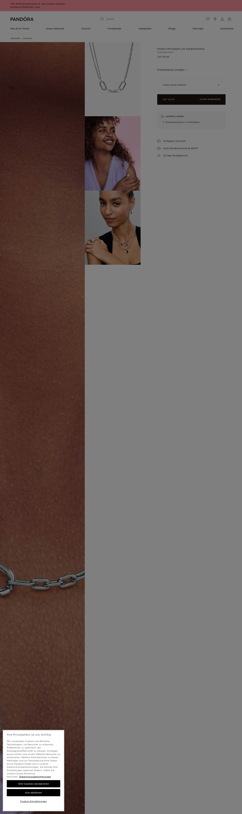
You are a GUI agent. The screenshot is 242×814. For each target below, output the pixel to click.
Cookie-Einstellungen (33, 801)
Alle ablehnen (33, 792)
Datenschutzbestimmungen (35, 776)
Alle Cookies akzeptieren (33, 783)
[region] (33, 770)
